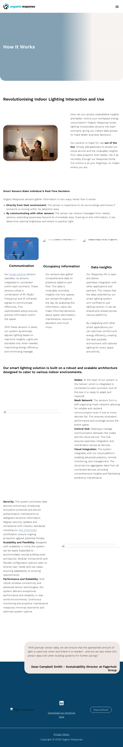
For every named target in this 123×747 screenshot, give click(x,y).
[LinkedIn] (61, 703)
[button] (117, 6)
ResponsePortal (101, 710)
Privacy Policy (61, 734)
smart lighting (17, 274)
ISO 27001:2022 (28, 530)
